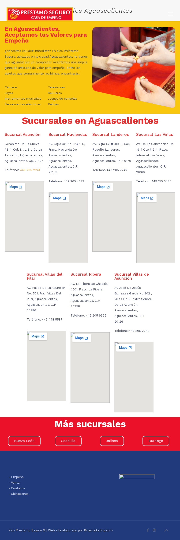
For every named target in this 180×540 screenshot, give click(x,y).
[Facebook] (148, 530)
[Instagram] (154, 530)
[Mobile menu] (171, 14)
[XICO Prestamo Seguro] (40, 14)
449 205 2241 (30, 170)
